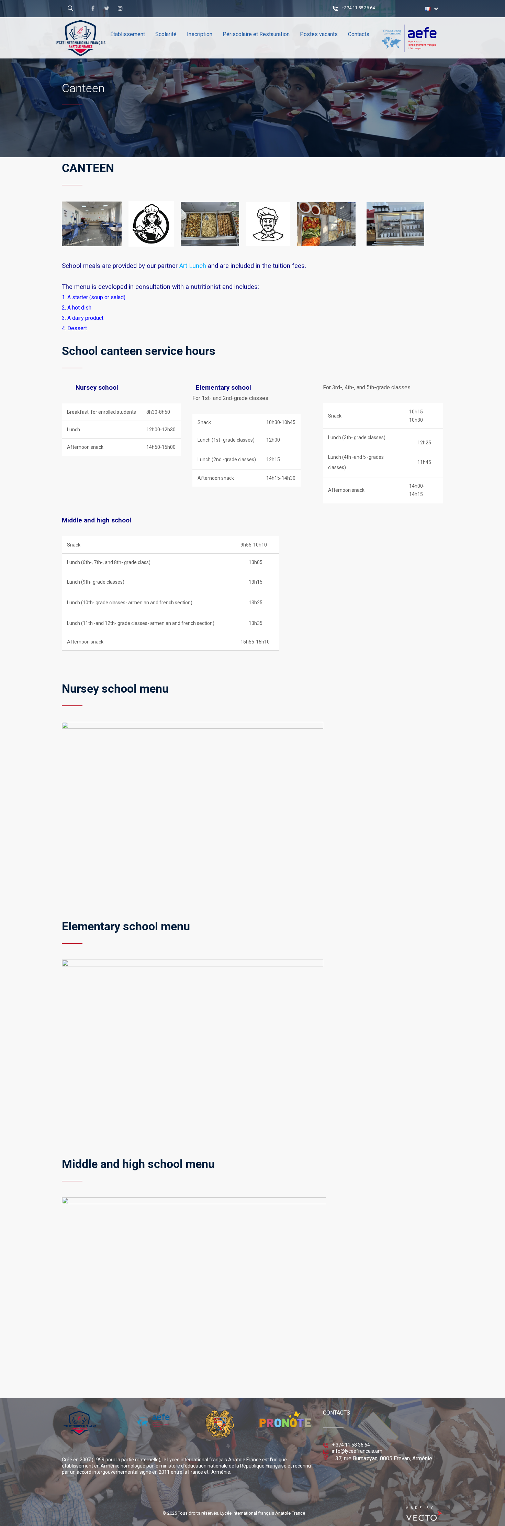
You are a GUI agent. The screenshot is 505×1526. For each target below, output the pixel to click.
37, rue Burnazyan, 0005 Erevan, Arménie (383, 1458)
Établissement (127, 34)
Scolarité (166, 34)
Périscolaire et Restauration (256, 34)
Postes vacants (319, 34)
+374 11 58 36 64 (358, 7)
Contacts (358, 34)
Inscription (199, 34)
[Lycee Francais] (101, 67)
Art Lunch (192, 266)
